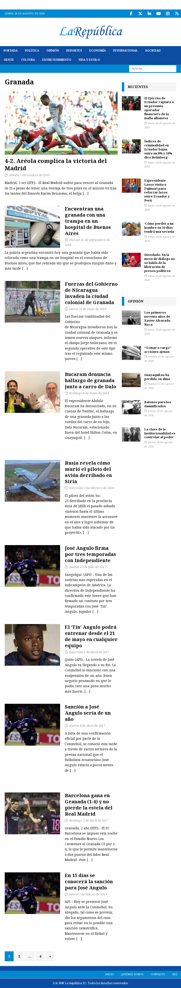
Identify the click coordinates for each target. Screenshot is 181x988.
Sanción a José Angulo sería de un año (88, 713)
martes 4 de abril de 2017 (87, 725)
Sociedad (153, 50)
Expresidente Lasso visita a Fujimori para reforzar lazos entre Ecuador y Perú (157, 190)
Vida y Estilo (89, 59)
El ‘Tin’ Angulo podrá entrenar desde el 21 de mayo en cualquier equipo (91, 636)
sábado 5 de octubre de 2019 (29, 175)
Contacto (158, 974)
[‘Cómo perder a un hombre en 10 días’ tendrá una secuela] (131, 229)
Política (32, 50)
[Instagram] (168, 13)
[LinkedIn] (149, 13)
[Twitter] (140, 13)
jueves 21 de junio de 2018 (87, 309)
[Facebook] (131, 13)
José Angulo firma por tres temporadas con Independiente (90, 554)
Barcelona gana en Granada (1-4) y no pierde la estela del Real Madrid (88, 804)
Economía (97, 50)
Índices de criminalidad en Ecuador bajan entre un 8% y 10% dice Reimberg (158, 149)
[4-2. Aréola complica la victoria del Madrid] (61, 123)
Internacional (125, 50)
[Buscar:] (152, 68)
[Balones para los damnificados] (131, 407)
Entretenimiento (56, 59)
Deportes (74, 50)
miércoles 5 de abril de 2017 (89, 652)
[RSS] (177, 13)
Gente (9, 59)
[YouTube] (158, 13)
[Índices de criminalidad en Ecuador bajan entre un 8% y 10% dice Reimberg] (131, 146)
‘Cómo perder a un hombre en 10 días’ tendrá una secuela (159, 227)
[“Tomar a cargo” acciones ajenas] (131, 353)
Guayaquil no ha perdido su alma (157, 377)
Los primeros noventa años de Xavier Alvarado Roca (157, 318)
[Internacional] (32, 302)
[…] (85, 193)
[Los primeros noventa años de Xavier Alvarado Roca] (131, 317)
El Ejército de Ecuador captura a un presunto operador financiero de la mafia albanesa (159, 108)
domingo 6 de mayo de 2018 (89, 393)
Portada (11, 50)
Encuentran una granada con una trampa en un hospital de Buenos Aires (88, 220)
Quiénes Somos (132, 974)
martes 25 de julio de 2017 (87, 567)
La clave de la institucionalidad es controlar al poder (159, 433)
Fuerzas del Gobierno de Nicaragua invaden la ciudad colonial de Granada (91, 293)
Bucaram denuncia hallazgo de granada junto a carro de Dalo (90, 380)
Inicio (109, 974)
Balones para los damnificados (157, 404)
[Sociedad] (32, 227)
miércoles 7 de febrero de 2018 (91, 488)
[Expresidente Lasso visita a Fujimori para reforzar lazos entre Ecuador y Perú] (131, 186)
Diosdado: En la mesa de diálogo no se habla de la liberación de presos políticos (159, 263)
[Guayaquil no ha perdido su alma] (131, 380)
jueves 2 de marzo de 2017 (88, 894)
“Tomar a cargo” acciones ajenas (157, 349)
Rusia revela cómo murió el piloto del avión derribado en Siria (88, 472)
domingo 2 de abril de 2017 (88, 820)
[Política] (32, 392)
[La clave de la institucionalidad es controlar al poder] (131, 434)
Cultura (28, 59)
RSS (174, 974)
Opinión (52, 50)
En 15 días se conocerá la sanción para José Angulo (89, 881)
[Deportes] (32, 566)
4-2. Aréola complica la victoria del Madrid (56, 164)
